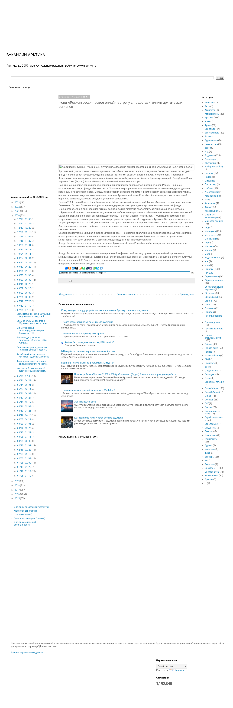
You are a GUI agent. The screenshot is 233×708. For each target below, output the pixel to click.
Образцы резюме (214, 280)
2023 (17, 202)
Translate (179, 670)
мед (207, 227)
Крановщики (211, 211)
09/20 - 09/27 (24, 262)
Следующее (65, 294)
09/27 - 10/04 (24, 258)
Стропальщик (212, 424)
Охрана (208, 300)
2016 (17, 494)
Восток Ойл (211, 163)
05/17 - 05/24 (24, 397)
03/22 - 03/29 (24, 428)
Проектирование (213, 316)
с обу (207, 367)
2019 (17, 481)
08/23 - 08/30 (24, 280)
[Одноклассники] (69, 268)
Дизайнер (210, 180)
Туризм (208, 445)
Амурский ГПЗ (212, 114)
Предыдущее (187, 294)
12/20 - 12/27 (24, 223)
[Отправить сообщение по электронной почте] (70, 280)
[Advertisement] (95, 22)
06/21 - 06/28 (24, 380)
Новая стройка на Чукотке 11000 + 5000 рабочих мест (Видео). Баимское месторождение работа (125, 374)
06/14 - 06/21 (24, 385)
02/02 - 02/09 (24, 458)
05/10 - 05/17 (24, 402)
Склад (208, 396)
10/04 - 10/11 (24, 254)
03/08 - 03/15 (24, 436)
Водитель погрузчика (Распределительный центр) (87, 362)
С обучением (211, 370)
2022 (17, 206)
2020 (17, 215)
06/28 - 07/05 (24, 376)
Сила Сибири (211, 388)
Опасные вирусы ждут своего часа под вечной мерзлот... (32, 348)
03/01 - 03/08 (24, 441)
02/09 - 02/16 (24, 454)
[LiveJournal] (87, 268)
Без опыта (210, 129)
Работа (208, 344)
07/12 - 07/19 (24, 306)
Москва (209, 250)
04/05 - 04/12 (24, 419)
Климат (209, 207)
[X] (76, 268)
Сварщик (209, 374)
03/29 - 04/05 (24, 423)
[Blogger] (80, 268)
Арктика (209, 117)
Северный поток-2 (214, 382)
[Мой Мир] (73, 268)
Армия (208, 125)
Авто (207, 106)
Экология (210, 464)
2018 (17, 485)
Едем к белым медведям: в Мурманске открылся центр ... (33, 322)
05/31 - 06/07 (24, 393)
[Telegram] (101, 268)
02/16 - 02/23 (24, 449)
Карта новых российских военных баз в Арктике (88, 322)
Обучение (210, 293)
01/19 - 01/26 (24, 467)
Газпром (209, 173)
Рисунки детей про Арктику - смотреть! (83, 333)
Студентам (210, 427)
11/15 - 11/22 (24, 241)
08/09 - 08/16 (24, 288)
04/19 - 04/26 (24, 410)
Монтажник (211, 238)
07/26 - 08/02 (24, 297)
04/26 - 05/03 (24, 406)
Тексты (208, 431)
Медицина (210, 231)
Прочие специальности (213, 336)
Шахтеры (209, 456)
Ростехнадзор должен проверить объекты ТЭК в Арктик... (32, 340)
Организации (212, 297)
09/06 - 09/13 (24, 271)
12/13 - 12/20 (24, 228)
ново (207, 265)
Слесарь (209, 399)
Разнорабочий (212, 355)
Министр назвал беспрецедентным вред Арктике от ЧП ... (30, 331)
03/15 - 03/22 (24, 432)
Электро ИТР (211, 468)
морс (207, 242)
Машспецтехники (214, 221)
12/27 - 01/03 (24, 219)
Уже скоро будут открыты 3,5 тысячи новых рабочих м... (32, 369)
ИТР (207, 199)
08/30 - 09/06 (24, 275)
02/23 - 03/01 (24, 445)
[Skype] (97, 268)
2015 (17, 498)
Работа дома (211, 348)
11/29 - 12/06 (24, 236)
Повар (208, 304)
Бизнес (208, 136)
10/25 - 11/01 (24, 245)
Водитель (210, 155)
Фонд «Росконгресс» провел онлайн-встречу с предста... (32, 362)
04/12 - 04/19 (24, 415)
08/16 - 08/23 (24, 284)
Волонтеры (210, 159)
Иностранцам (212, 192)
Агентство (210, 110)
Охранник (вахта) (23, 514)
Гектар (208, 177)
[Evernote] (83, 268)
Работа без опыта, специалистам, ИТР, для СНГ (89, 342)
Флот (207, 453)
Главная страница (19, 87)
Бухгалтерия (211, 144)
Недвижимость (213, 257)
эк (206, 460)
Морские (209, 246)
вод (207, 151)
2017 (17, 490)
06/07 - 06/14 (24, 389)
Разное (208, 352)
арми (207, 121)
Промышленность (214, 328)
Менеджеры (211, 235)
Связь (208, 378)
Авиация (209, 102)
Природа (209, 312)
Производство (212, 322)
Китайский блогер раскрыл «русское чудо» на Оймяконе (33, 355)
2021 (17, 211)
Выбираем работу (214, 166)
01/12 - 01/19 (24, 471)
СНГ (207, 403)
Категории (210, 203)
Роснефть (210, 363)
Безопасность (212, 132)
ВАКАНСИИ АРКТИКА (25, 55)
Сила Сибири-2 (212, 392)
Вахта (208, 147)
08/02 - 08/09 (24, 293)
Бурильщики (211, 140)
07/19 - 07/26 (24, 301)
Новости (209, 269)
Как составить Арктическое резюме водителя (98, 417)
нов (206, 261)
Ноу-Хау (209, 273)
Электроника (211, 475)
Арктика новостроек (85, 401)
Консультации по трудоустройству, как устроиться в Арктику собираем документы (104, 310)
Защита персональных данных (27, 652)
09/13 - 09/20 (24, 267)
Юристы (209, 479)
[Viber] (90, 268)
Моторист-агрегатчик (25, 511)
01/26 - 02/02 (24, 462)
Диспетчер (210, 184)
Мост (207, 254)
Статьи (208, 407)
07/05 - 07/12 (24, 310)
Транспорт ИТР (212, 439)
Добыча (209, 188)
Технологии (211, 435)
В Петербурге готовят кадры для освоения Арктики (88, 351)
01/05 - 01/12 (24, 475)
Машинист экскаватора (211, 216)
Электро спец (212, 472)
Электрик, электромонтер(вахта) (31, 507)
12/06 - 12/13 (24, 232)
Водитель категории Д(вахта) (29, 518)
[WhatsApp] (94, 268)
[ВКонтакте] (66, 268)
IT (206, 483)
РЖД (207, 359)
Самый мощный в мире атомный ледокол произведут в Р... (34, 315)
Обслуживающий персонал (214, 288)
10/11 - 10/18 (24, 249)
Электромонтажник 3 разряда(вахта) (25, 523)
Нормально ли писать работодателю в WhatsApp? (89, 390)
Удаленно (210, 449)
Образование (212, 276)
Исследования (212, 196)
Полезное (210, 308)
